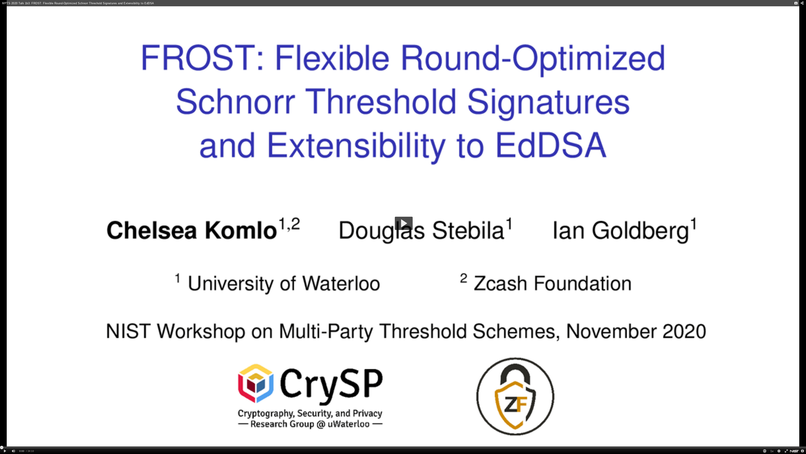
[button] (404, 223)
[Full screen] (786, 451)
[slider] (403, 447)
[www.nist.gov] (794, 451)
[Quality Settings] (778, 451)
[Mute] (13, 451)
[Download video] (796, 3)
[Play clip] (5, 451)
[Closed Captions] (764, 451)
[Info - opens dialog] (802, 451)
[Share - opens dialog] (802, 3)
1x (771, 451)
